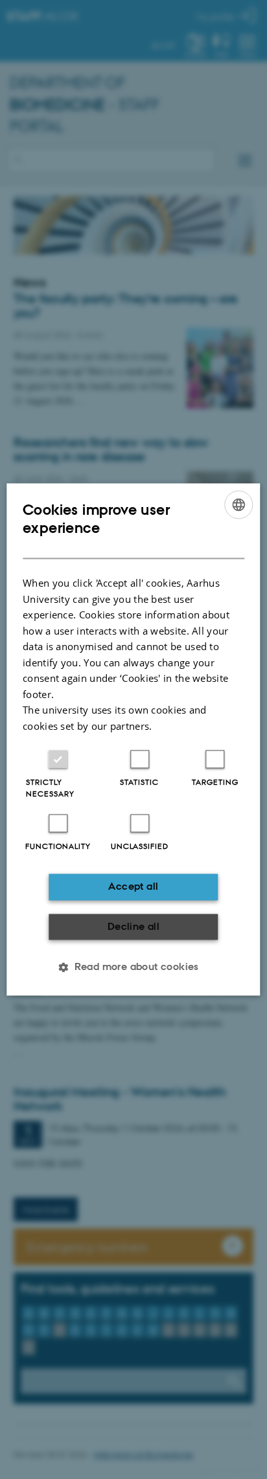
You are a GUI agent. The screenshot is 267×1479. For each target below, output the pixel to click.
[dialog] (133, 739)
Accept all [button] (133, 887)
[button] (133, 967)
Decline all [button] (133, 926)
